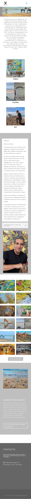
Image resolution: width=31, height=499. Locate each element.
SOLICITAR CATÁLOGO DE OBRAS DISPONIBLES (15, 426)
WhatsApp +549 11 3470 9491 (13, 464)
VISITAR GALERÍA (15, 359)
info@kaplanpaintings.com (12, 462)
